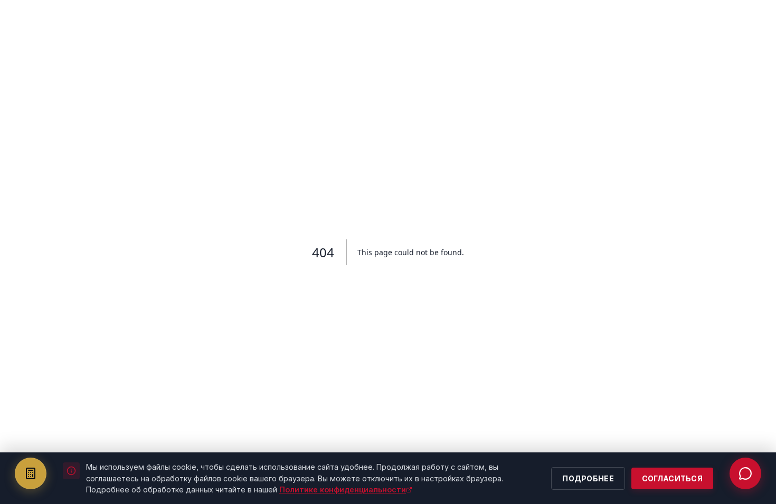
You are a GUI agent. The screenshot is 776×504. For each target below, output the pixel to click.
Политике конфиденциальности (342, 489)
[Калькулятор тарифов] (30, 473)
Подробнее (588, 478)
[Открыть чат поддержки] (745, 473)
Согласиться (672, 478)
